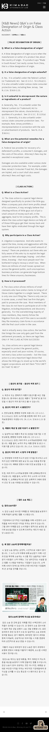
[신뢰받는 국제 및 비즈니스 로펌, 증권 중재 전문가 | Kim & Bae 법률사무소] (17, 6)
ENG (39, 3)
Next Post (35, 712)
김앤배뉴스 (15, 35)
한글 (44, 3)
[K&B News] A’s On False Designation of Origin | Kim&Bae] (44, 7)
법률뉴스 (23, 35)
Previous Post (14, 712)
